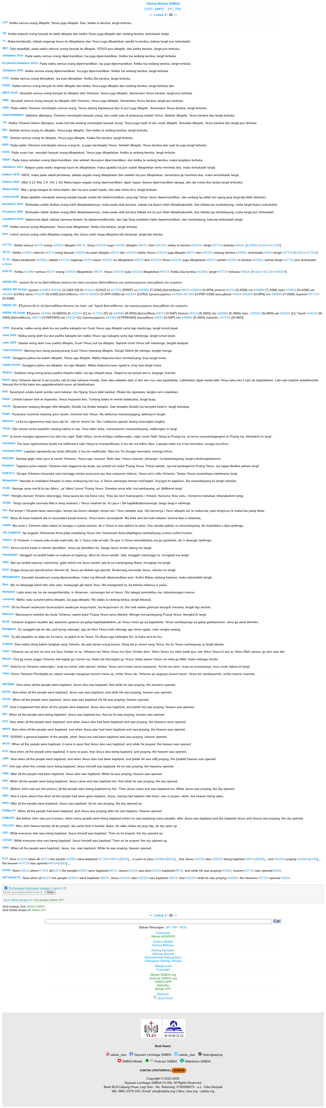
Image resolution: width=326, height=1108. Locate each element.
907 (80, 245)
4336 (196, 245)
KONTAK (145, 1070)
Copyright (163, 969)
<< (151, 14)
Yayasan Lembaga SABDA (152, 1054)
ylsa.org (191, 1091)
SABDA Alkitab (131, 1061)
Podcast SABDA (165, 1061)
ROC (183, 927)
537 (38, 245)
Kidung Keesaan (163, 950)
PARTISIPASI (161, 1070)
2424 (101, 245)
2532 (120, 245)
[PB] (178, 9)
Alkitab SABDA (36, 906)
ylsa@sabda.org (163, 1091)
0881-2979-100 (129, 1091)
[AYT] (159, 9)
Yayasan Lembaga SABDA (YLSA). (148, 1082)
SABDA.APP (163, 982)
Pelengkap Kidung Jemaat (163, 961)
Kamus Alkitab (163, 941)
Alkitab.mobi (163, 966)
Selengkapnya (212, 1054)
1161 (263, 245)
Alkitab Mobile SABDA (163, 3)
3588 (143, 290)
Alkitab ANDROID (163, 936)
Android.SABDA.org (163, 978)
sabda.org (207, 1091)
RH (175, 927)
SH (168, 927)
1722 (274, 245)
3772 (217, 245)
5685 (94, 294)
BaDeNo (163, 985)
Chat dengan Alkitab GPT (48, 900)
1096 (251, 245)
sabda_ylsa (117, 1054)
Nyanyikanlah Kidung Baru (163, 957)
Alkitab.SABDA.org (163, 974)
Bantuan (163, 994)
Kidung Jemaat (163, 953)
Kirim (50, 892)
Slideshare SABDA (197, 1061)
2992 (58, 245)
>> (175, 14)
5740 (188, 294)
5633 (56, 290)
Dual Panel (165, 998)
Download (163, 933)
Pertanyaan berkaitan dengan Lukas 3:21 (38, 888)
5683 (196, 290)
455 (239, 245)
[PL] (170, 9)
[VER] (148, 9)
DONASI (179, 1070)
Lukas (159, 14)
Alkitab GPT (39, 910)
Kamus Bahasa (163, 945)
